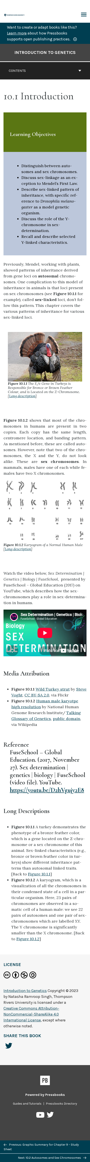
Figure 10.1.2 (27, 938)
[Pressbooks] (45, 1081)
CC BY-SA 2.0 (36, 695)
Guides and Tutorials (27, 1103)
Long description (22, 396)
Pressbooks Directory (61, 1103)
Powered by (45, 1095)
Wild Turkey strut (53, 689)
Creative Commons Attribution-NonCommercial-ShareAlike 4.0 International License (31, 1014)
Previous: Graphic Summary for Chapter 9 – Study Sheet (41, 1147)
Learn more (17, 33)
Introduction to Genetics (45, 52)
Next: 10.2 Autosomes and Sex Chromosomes (50, 1158)
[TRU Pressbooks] (14, 15)
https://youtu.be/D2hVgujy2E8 (47, 790)
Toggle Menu (84, 15)
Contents (17, 71)
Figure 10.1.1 (39, 874)
